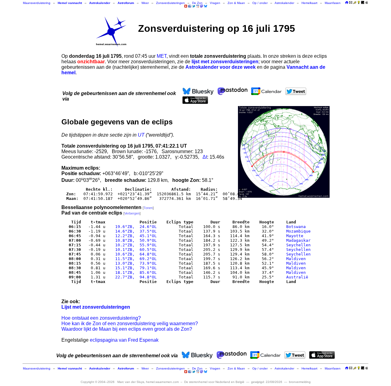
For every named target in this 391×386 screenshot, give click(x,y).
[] (148, 208)
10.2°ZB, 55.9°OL (135, 245)
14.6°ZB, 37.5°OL (135, 231)
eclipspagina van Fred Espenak (124, 340)
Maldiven (296, 258)
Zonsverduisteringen (170, 3)
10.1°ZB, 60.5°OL (135, 249)
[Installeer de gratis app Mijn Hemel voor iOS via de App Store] (366, 2)
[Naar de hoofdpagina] (346, 3)
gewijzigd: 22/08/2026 (266, 382)
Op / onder (260, 3)
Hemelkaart (309, 3)
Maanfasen (333, 3)
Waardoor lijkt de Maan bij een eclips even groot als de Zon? (126, 329)
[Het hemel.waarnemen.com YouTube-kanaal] (185, 6)
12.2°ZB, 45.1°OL (135, 235)
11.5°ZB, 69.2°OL (135, 258)
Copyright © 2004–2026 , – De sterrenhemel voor (162, 382)
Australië (297, 277)
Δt (205, 157)
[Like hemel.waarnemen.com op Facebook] (189, 6)
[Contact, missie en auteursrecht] (350, 3)
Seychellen (298, 245)
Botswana (296, 226)
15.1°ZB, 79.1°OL (135, 268)
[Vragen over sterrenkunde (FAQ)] (358, 3)
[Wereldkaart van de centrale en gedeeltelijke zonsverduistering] (284, 152)
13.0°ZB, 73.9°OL (135, 263)
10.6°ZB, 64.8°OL (135, 254)
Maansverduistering (36, 3)
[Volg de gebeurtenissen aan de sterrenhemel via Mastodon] (201, 6)
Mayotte (294, 235)
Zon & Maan (236, 3)
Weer (145, 3)
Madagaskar (298, 240)
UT (141, 135)
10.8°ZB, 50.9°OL (135, 240)
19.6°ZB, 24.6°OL (135, 226)
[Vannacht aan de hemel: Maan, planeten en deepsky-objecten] (354, 3)
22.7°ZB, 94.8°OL (135, 277)
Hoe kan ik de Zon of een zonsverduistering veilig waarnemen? (129, 323)
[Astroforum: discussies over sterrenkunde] (362, 3)
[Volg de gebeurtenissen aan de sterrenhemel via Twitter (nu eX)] (193, 6)
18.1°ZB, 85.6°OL (135, 272)
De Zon (197, 3)
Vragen (215, 3)
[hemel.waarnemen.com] (111, 32)
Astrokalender (284, 3)
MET (161, 56)
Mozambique (298, 231)
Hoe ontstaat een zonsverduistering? (101, 318)
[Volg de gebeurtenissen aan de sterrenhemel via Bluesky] (205, 6)
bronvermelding (300, 382)
